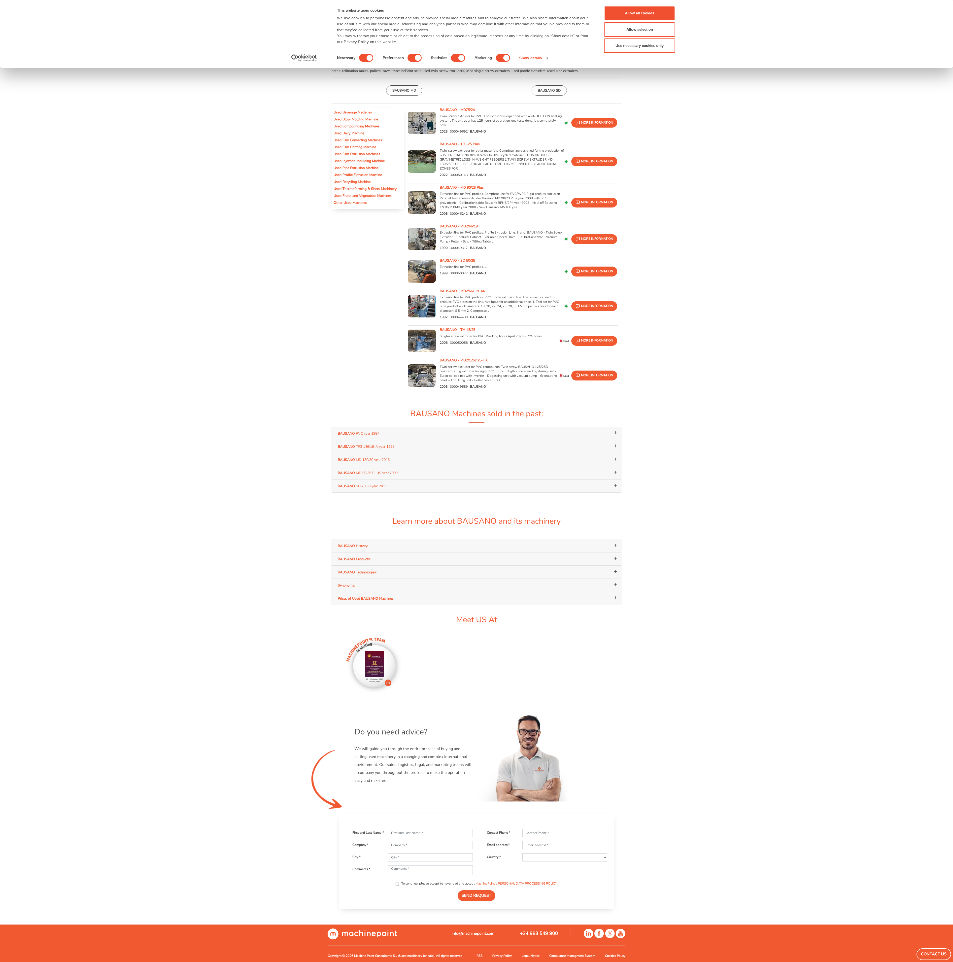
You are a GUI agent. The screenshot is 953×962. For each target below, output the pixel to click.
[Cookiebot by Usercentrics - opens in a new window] (304, 58)
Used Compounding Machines (356, 126)
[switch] (415, 58)
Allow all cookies (639, 13)
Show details (530, 58)
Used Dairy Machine (349, 133)
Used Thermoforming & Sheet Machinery (365, 188)
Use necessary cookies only (639, 45)
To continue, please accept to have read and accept (479, 883)
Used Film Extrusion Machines (357, 153)
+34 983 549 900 (539, 933)
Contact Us (934, 954)
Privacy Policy (502, 956)
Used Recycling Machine (352, 181)
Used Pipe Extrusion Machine (356, 167)
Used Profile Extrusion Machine (358, 174)
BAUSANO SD (549, 90)
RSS (479, 956)
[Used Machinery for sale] (362, 933)
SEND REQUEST (476, 895)
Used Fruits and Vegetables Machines (363, 195)
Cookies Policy (615, 956)
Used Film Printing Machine (355, 146)
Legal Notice (531, 956)
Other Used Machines (350, 202)
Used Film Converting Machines (358, 139)
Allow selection (639, 29)
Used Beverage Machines (353, 112)
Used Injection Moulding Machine (359, 160)
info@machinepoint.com (473, 933)
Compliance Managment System (572, 956)
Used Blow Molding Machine (356, 119)
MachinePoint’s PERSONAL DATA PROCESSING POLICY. (517, 883)
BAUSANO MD (404, 90)
